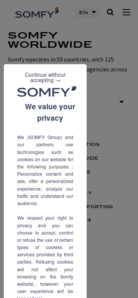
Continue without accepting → (45, 77)
